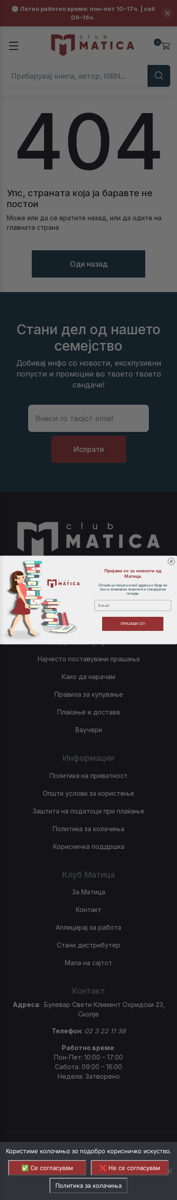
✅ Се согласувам (47, 1167)
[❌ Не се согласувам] (169, 1170)
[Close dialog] (171, 561)
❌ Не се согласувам (129, 1167)
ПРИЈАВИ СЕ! (133, 624)
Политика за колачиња (88, 1185)
